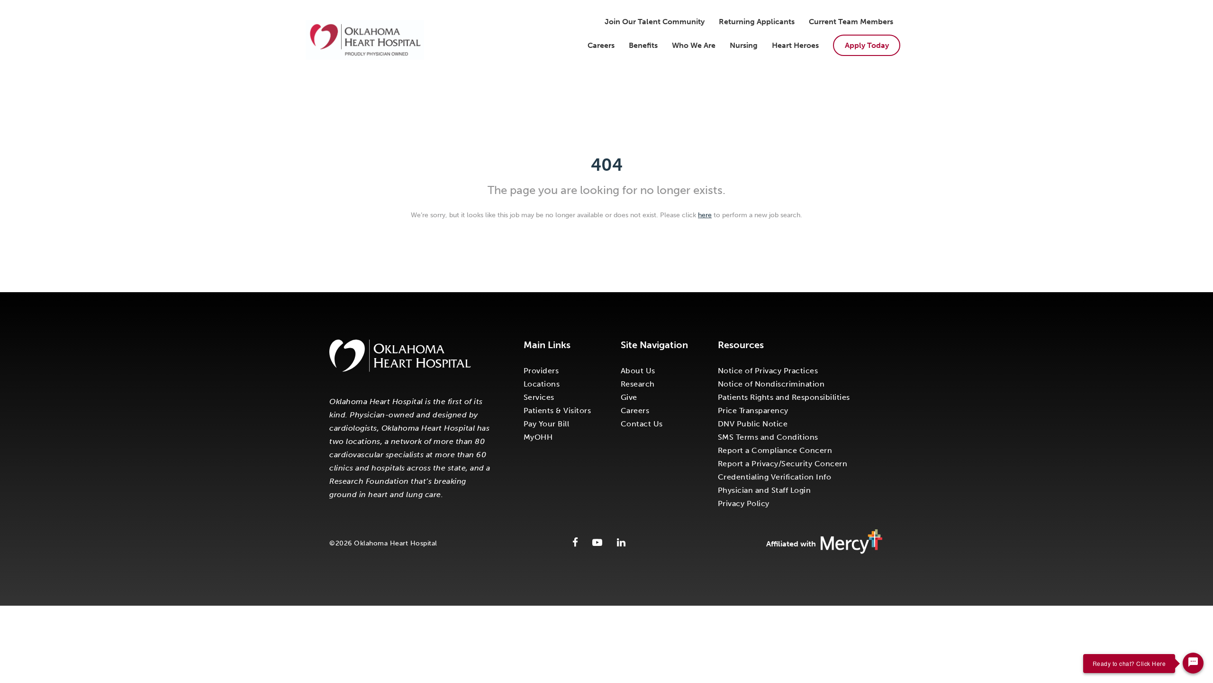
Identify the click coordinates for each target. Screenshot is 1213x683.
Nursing (744, 45)
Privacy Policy (743, 503)
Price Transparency (753, 410)
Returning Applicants (757, 21)
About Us (638, 370)
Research (638, 383)
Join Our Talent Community (655, 21)
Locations (542, 383)
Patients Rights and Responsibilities (784, 397)
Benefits (643, 45)
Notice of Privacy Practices (768, 370)
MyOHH (538, 437)
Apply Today (867, 45)
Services (539, 397)
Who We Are (693, 45)
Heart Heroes (795, 45)
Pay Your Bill (547, 423)
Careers (601, 45)
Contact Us (642, 423)
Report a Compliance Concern (775, 450)
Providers (541, 370)
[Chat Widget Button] (1193, 663)
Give (629, 397)
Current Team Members (851, 21)
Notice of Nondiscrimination (771, 383)
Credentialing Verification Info (775, 476)
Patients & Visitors (557, 410)
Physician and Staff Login (764, 490)
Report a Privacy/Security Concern (783, 463)
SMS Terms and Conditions (768, 437)
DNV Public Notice (753, 423)
